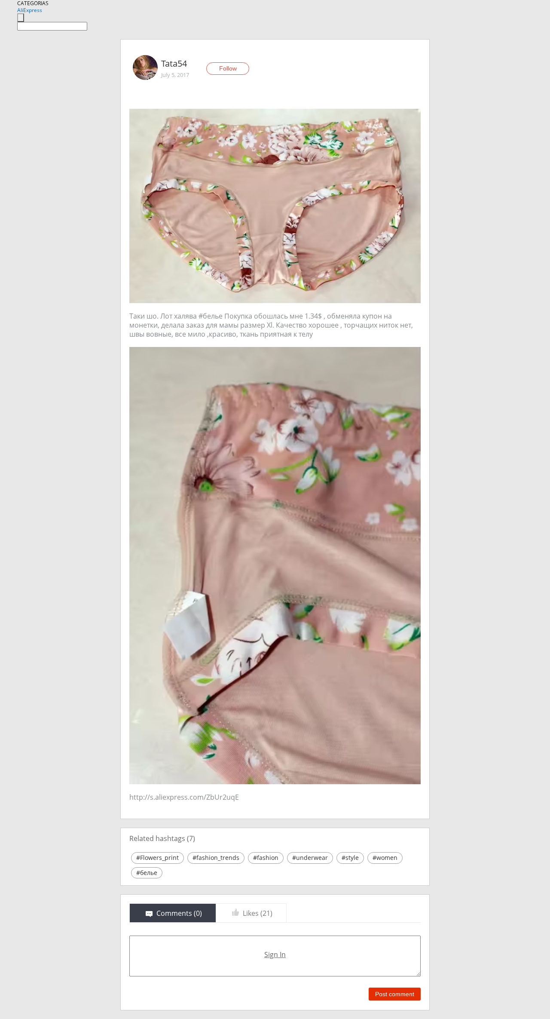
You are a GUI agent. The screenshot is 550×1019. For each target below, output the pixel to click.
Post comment (394, 994)
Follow (228, 68)
